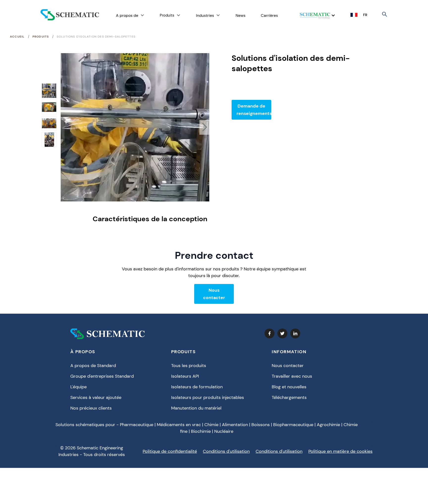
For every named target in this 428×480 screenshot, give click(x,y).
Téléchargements (289, 397)
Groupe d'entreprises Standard (102, 376)
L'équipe (78, 387)
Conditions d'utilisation (226, 451)
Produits (40, 37)
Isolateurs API (185, 376)
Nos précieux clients (91, 408)
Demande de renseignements (254, 109)
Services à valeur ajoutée (95, 397)
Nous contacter (214, 294)
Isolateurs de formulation (197, 387)
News (240, 15)
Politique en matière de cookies (340, 451)
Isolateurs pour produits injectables (207, 397)
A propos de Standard (93, 366)
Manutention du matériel (196, 408)
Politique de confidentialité (170, 451)
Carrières (269, 15)
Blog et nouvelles (289, 387)
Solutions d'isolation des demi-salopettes (96, 37)
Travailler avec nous (292, 376)
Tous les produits (188, 366)
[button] (130, 15)
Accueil (17, 37)
